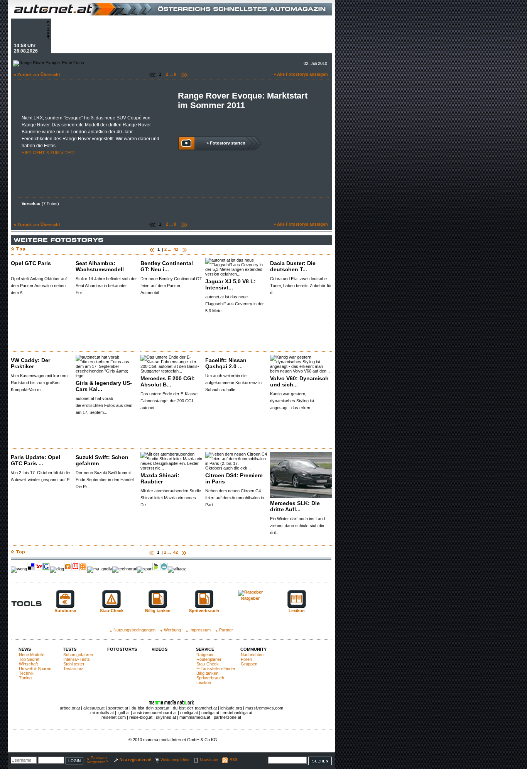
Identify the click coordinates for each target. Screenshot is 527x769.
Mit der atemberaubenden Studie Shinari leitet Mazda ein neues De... (170, 497)
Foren (246, 659)
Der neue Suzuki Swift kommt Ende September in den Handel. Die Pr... (105, 479)
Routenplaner (208, 659)
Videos (159, 649)
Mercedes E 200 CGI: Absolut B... (167, 381)
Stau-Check (207, 664)
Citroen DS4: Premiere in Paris (234, 478)
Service (205, 649)
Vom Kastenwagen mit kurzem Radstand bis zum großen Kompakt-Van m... (39, 382)
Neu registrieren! (135, 759)
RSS (234, 759)
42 (176, 249)
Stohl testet (73, 664)
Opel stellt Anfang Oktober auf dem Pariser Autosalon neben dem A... (39, 285)
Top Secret (29, 659)
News (25, 649)
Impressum (200, 630)
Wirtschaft (28, 664)
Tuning (25, 677)
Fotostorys (122, 649)
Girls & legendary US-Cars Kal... (104, 386)
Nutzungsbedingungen (134, 630)
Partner (226, 630)
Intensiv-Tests (76, 659)
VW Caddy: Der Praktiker (30, 363)
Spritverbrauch (210, 677)
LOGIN (74, 761)
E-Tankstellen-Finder (215, 668)
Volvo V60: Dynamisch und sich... (299, 381)
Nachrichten (252, 654)
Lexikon (203, 682)
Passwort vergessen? (97, 759)
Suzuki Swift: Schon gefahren (102, 460)
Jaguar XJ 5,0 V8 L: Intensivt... (230, 284)
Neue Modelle (31, 654)
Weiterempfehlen (175, 759)
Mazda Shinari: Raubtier (159, 478)
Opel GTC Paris (31, 263)
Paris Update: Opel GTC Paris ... (35, 460)
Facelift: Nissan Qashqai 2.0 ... (226, 363)
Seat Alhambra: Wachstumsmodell (100, 266)
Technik (26, 673)
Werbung (172, 630)
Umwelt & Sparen (35, 668)
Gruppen (249, 664)
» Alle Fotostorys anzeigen (301, 74)
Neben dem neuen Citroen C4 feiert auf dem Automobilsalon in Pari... (234, 497)
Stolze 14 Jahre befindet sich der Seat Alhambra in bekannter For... (106, 285)
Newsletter (209, 759)
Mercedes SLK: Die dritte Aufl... (295, 506)
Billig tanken (207, 673)
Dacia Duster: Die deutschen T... (293, 266)
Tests (69, 649)
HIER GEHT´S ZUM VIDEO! (48, 152)
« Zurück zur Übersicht (37, 74)
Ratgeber (205, 654)
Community (253, 649)
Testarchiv (73, 668)
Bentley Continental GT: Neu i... (166, 266)
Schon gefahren (78, 654)
